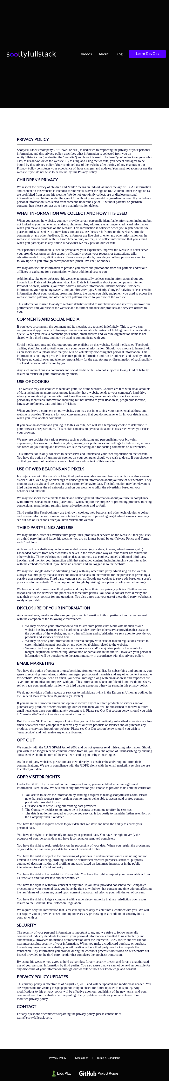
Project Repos (108, 1073)
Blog (119, 54)
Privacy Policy (57, 1057)
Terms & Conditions (108, 1057)
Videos (86, 54)
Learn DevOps (147, 53)
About (104, 54)
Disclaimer (81, 1057)
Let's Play (64, 1073)
